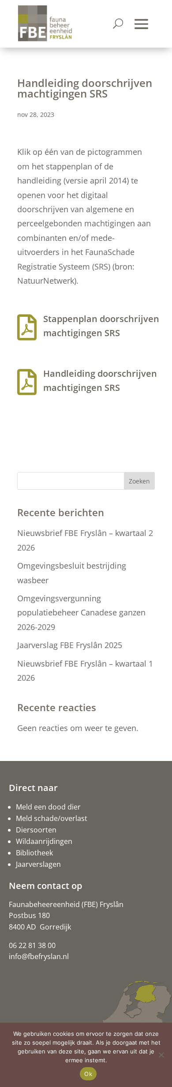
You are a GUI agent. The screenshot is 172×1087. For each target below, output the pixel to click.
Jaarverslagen (38, 864)
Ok (88, 1073)
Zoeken (139, 481)
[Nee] (161, 1054)
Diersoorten (36, 830)
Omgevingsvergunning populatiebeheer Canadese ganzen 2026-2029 (81, 612)
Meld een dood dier (48, 807)
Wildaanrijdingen (44, 841)
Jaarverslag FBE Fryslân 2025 (69, 645)
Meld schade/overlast (51, 818)
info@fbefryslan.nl (39, 956)
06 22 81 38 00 (32, 945)
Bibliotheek (34, 853)
